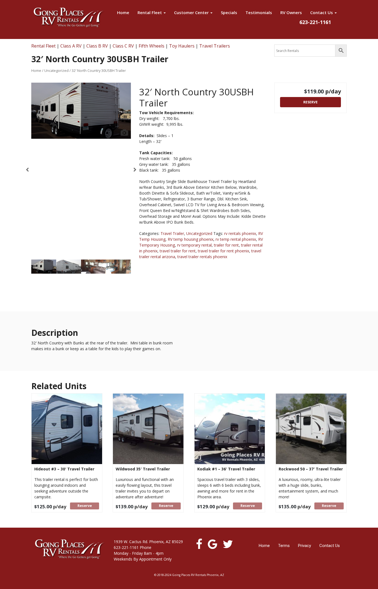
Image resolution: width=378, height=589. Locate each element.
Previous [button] (27, 171)
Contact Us (322, 12)
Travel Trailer (172, 233)
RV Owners (291, 12)
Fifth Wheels (151, 46)
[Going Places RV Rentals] (69, 17)
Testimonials (258, 12)
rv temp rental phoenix (236, 239)
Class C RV (123, 46)
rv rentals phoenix (240, 233)
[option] (81, 111)
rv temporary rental (194, 245)
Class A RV (71, 46)
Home (123, 12)
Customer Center (192, 12)
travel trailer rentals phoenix (202, 256)
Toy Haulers (182, 46)
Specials (229, 12)
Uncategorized (56, 70)
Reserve (310, 102)
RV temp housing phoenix (190, 239)
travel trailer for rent (178, 250)
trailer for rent (226, 245)
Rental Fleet (150, 12)
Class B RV (97, 46)
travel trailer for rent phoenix (223, 250)
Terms (284, 545)
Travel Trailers (214, 46)
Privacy (304, 545)
